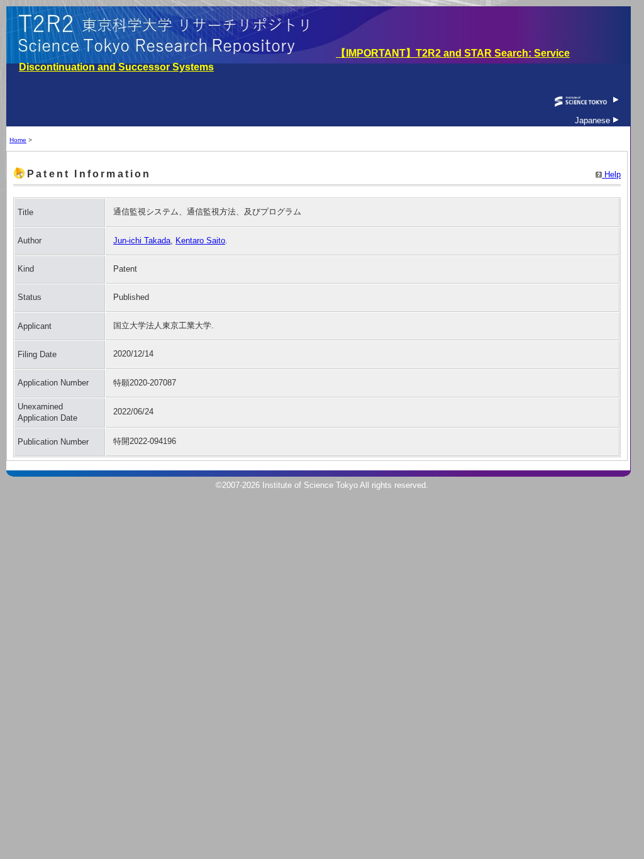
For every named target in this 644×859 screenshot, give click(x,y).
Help (611, 174)
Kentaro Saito (200, 240)
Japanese (594, 120)
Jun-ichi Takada (141, 240)
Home (17, 139)
